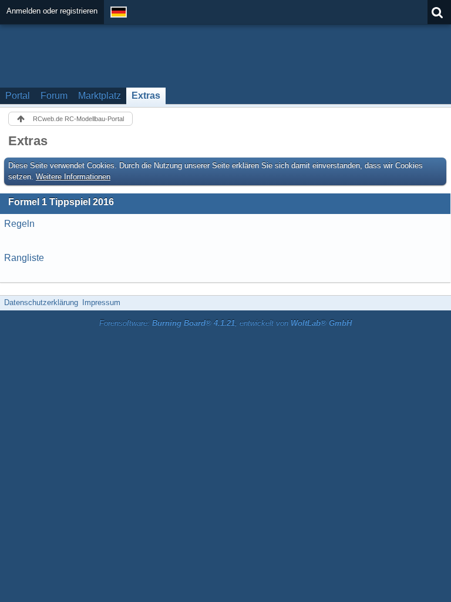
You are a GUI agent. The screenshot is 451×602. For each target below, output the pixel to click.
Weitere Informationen (73, 176)
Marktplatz (99, 96)
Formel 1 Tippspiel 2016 (61, 202)
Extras (146, 96)
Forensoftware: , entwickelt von (225, 323)
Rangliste (24, 258)
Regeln (19, 224)
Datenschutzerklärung (41, 302)
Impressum (101, 302)
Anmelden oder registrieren (51, 10)
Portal (17, 96)
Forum (54, 96)
